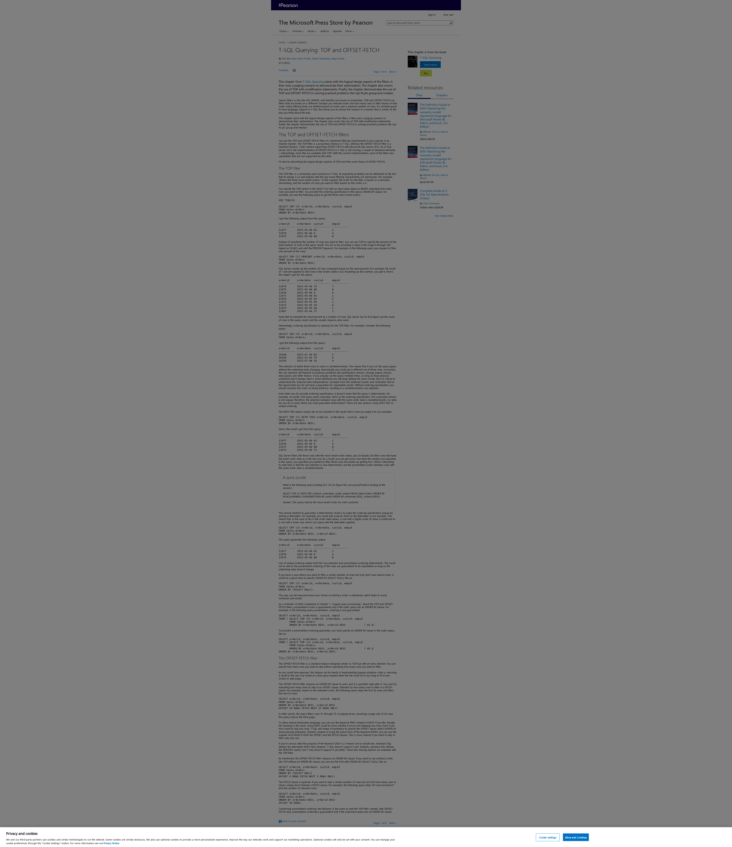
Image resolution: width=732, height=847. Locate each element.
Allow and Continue (576, 837)
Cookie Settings (548, 837)
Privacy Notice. (112, 843)
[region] (366, 837)
